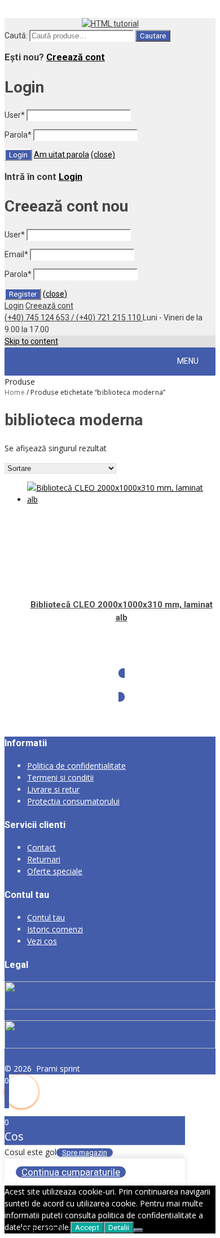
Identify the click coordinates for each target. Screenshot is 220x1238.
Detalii (118, 1227)
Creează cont (75, 57)
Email (16, 254)
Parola (18, 134)
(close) (103, 154)
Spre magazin (84, 1152)
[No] (138, 1230)
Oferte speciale (54, 871)
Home (15, 392)
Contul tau (46, 917)
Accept (87, 1227)
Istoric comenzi (55, 929)
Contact (41, 847)
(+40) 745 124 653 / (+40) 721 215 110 (74, 317)
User (15, 115)
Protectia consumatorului (73, 801)
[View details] (121, 499)
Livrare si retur (53, 789)
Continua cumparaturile (70, 1172)
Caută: (16, 35)
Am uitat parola (61, 154)
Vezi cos (42, 941)
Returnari (43, 859)
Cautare (153, 36)
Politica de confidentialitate (76, 765)
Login (70, 176)
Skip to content (31, 341)
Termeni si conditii (60, 777)
